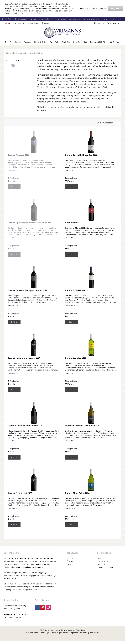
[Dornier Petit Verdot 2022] (34, 480)
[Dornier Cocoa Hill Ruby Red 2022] (91, 142)
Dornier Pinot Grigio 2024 (77, 493)
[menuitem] (113, 23)
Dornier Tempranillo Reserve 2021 (24, 358)
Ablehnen (84, 8)
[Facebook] (37, 607)
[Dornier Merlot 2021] (91, 210)
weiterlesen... (39, 589)
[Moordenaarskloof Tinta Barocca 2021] (34, 413)
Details (14, 186)
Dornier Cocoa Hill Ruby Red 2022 (81, 155)
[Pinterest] (42, 607)
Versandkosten (81, 630)
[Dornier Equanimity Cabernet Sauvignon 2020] (34, 210)
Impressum (102, 564)
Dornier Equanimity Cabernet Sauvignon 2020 (30, 222)
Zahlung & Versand (105, 567)
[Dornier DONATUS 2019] (91, 277)
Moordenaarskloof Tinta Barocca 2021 (26, 425)
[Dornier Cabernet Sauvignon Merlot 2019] (34, 277)
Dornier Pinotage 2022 (18, 155)
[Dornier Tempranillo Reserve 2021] (34, 345)
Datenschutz (103, 561)
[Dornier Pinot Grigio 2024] (91, 480)
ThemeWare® (94, 633)
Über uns (70, 561)
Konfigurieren (115, 8)
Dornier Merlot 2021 (74, 222)
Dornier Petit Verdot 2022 (20, 493)
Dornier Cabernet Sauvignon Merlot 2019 (27, 290)
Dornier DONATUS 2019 (76, 290)
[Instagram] (48, 607)
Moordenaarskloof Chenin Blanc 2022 (83, 425)
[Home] (6, 42)
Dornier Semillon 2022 (75, 358)
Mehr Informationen (39, 13)
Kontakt (70, 558)
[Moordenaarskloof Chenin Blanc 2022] (91, 413)
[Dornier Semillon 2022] (91, 345)
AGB (99, 558)
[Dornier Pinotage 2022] (34, 142)
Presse (69, 567)
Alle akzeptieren (99, 8)
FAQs (69, 564)
